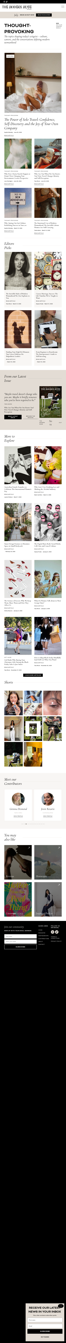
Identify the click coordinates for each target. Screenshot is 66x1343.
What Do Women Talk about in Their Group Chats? (47, 602)
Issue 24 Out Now (27, 15)
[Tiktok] (7, 2)
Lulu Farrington (8, 181)
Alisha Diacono (8, 610)
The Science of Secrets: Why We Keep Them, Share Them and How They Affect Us (17, 603)
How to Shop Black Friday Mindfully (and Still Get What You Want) (47, 659)
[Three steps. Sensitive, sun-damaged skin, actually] (33, 703)
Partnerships (43, 935)
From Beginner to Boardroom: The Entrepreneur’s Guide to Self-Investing (47, 354)
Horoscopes (41, 876)
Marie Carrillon (38, 495)
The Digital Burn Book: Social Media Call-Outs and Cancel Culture (47, 545)
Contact (41, 944)
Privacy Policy (56, 941)
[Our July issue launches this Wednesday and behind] (13, 754)
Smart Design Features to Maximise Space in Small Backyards (17, 545)
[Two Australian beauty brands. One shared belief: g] (52, 703)
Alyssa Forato (39, 303)
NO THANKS (45, 1337)
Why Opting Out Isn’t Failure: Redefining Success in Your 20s (15, 224)
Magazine (41, 933)
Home (40, 930)
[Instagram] (4, 2)
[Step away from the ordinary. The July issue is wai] (33, 728)
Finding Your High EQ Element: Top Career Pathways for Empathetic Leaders (17, 354)
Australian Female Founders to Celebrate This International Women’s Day (17, 489)
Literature (11, 913)
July (16, 15)
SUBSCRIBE (20, 947)
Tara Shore (37, 181)
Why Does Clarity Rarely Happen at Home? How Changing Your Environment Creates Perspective (17, 176)
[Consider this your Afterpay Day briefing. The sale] (13, 703)
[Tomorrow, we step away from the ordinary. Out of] (52, 728)
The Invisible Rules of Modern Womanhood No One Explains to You (18, 296)
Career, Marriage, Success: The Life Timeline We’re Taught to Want (47, 296)
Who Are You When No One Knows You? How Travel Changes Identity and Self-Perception (47, 176)
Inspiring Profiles (44, 913)
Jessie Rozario (18, 809)
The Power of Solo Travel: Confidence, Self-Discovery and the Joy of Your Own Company (31, 123)
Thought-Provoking (11, 115)
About (40, 941)
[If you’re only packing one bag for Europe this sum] (13, 728)
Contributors (43, 938)
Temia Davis (37, 230)
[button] (33, 675)
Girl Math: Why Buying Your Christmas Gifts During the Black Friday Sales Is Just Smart (16, 662)
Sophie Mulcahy (8, 132)
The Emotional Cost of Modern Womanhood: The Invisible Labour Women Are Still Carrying (46, 225)
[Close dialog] (61, 1306)
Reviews (10, 876)
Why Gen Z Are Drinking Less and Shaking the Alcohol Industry (46, 488)
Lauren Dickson (8, 497)
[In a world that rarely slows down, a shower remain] (33, 754)
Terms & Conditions (55, 937)
